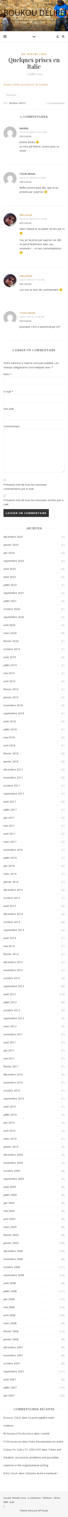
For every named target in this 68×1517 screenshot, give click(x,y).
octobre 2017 (11, 785)
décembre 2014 (13, 914)
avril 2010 (9, 1130)
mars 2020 (10, 633)
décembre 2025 (13, 536)
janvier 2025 (10, 544)
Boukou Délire (34, 13)
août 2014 (9, 938)
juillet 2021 (10, 601)
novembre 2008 (13, 1259)
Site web (8, 409)
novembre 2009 (13, 1162)
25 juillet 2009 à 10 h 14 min (33, 219)
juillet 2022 (10, 585)
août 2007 (9, 1379)
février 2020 (10, 641)
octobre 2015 (11, 898)
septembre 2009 (13, 1178)
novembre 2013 (13, 970)
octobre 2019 (11, 649)
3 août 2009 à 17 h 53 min (32, 279)
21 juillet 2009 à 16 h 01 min (33, 132)
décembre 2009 (13, 1154)
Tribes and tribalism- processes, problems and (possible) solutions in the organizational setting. (32, 1457)
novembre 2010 (13, 1082)
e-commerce (34, 1497)
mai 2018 (9, 737)
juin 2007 (8, 1395)
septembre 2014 (13, 930)
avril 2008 (9, 1315)
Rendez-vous (19, 1497)
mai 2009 (9, 1211)
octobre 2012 (11, 1010)
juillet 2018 (10, 729)
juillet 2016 (10, 857)
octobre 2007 (11, 1363)
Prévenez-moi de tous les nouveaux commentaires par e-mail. (25, 487)
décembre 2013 (13, 962)
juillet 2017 (10, 809)
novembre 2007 (13, 1355)
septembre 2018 (13, 713)
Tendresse (11, 95)
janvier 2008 (10, 1339)
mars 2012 (10, 1026)
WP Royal (43, 1510)
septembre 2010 (13, 1098)
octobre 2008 (11, 1267)
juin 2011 (8, 1050)
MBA (5, 1502)
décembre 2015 (13, 890)
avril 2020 (9, 625)
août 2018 (9, 721)
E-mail (8, 391)
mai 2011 (9, 1058)
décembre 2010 (13, 1074)
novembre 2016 (13, 849)
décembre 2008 (13, 1251)
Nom (7, 374)
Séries (57, 1497)
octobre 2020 (11, 609)
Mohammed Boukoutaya (18, 1433)
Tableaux (47, 1497)
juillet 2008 (10, 1291)
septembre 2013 (13, 986)
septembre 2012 (13, 1018)
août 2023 (9, 569)
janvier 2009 (10, 1243)
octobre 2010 (11, 1090)
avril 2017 (9, 833)
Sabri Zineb (10, 1473)
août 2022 (9, 577)
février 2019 (10, 689)
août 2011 (9, 1042)
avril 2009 (9, 1219)
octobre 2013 (11, 978)
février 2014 (10, 954)
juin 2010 (8, 1122)
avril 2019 (9, 681)
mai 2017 (9, 825)
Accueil (7, 1497)
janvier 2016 (10, 882)
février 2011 (10, 1066)
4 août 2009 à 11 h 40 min (32, 316)
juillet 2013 (10, 1002)
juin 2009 (8, 1203)
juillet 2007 (10, 1387)
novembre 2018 (13, 705)
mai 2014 (9, 946)
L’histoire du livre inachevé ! (41, 1473)
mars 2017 (10, 841)
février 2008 (10, 1331)
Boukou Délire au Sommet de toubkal (25, 84)
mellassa (26, 215)
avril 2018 (9, 745)
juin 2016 (8, 865)
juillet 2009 (10, 1195)
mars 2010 (10, 1138)
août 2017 (9, 801)
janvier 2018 (10, 761)
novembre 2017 (13, 777)
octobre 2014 (11, 922)
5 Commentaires (55, 103)
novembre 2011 (13, 1034)
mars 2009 (10, 1227)
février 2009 (10, 1235)
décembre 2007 (13, 1347)
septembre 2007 (13, 1371)
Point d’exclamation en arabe (46, 1441)
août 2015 (9, 906)
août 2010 (9, 1106)
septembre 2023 (13, 560)
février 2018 (10, 753)
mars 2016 (10, 873)
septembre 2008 (13, 1275)
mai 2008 (9, 1307)
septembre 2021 (13, 593)
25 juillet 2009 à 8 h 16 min (33, 177)
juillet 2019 (10, 665)
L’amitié (45, 1433)
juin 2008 (8, 1299)
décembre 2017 (13, 769)
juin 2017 (8, 817)
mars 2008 (10, 1323)
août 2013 (9, 994)
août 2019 (9, 657)
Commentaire (11, 426)
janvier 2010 (10, 1146)
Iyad (12, 1502)
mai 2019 (9, 673)
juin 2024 (8, 552)
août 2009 (9, 1186)
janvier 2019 (10, 697)
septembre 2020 (13, 617)
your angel (28, 313)
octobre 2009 (11, 1170)
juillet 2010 (10, 1114)
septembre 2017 (13, 793)
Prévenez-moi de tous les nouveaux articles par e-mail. (33, 502)
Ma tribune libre (34, 54)
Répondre (26, 136)
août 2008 (9, 1283)
